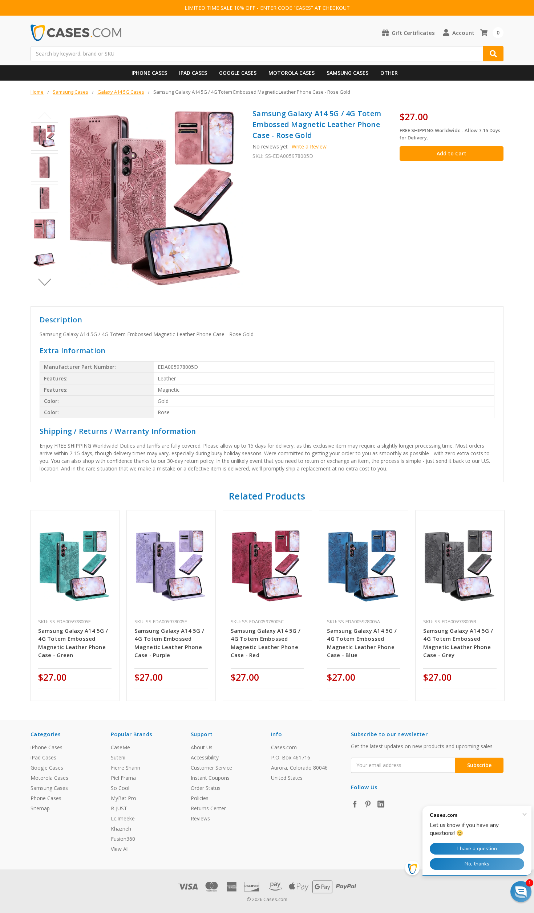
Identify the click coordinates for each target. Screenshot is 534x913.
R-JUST (119, 808)
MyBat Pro (123, 798)
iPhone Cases (149, 72)
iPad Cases (193, 72)
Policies (200, 798)
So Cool (120, 787)
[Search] (493, 53)
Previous (44, 116)
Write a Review (309, 146)
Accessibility (205, 757)
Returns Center (208, 808)
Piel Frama (123, 777)
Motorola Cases (291, 72)
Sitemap (40, 808)
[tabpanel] (75, 605)
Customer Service (211, 767)
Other (389, 72)
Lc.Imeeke (123, 818)
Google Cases (237, 72)
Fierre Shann (125, 767)
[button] (520, 891)
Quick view (75, 566)
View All (120, 848)
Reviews (200, 818)
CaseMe (120, 747)
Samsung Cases (347, 72)
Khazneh (121, 828)
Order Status (206, 787)
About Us (202, 747)
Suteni (118, 757)
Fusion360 (123, 838)
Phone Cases (46, 798)
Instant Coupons (210, 777)
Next (44, 282)
